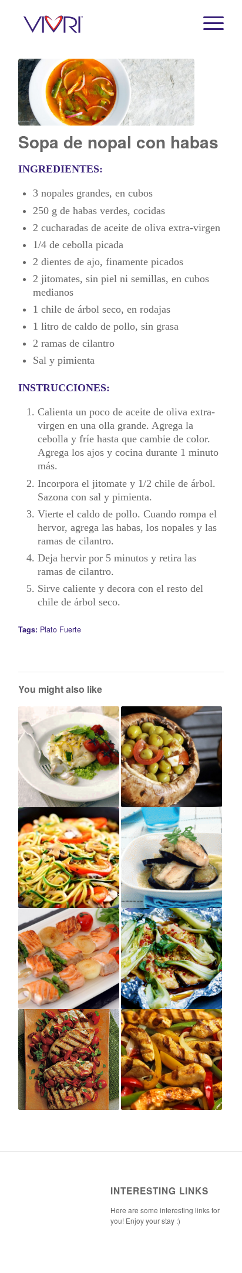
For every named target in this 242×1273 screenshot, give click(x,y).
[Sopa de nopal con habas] (106, 92)
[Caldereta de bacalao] (171, 857)
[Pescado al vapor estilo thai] (171, 958)
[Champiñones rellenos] (171, 756)
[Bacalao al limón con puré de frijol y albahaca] (68, 756)
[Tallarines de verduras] (68, 857)
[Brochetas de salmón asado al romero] (68, 958)
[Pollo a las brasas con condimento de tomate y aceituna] (68, 1059)
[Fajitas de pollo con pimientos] (171, 1059)
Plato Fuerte (60, 629)
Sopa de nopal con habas (118, 142)
